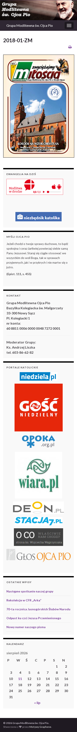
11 (20, 679)
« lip (37, 703)
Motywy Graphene (40, 726)
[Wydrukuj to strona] (70, 47)
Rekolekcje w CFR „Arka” (23, 600)
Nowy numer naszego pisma (26, 627)
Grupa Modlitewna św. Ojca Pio (29, 25)
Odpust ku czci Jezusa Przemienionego (33, 618)
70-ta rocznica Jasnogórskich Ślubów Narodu (38, 609)
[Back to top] (67, 722)
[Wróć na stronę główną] (38, 10)
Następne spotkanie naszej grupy (29, 591)
